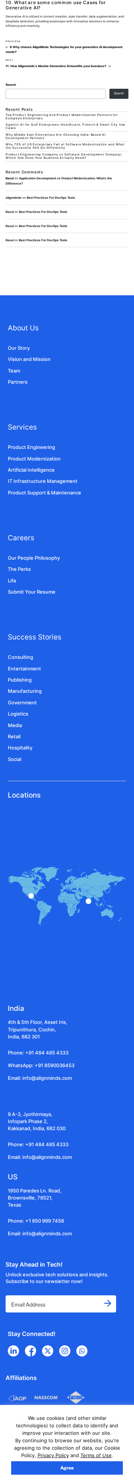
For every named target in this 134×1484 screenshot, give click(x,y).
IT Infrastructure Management (42, 481)
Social (14, 759)
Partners (18, 382)
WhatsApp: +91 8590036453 (41, 1065)
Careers (21, 537)
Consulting (20, 657)
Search (11, 85)
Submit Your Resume (31, 592)
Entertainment (24, 669)
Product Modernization (34, 459)
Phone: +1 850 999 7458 (36, 1221)
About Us (23, 327)
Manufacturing (25, 691)
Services (22, 426)
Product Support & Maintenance (44, 493)
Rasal (10, 212)
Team (14, 371)
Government (22, 702)
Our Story (19, 348)
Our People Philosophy (34, 558)
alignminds (14, 197)
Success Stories (34, 636)
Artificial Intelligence (31, 470)
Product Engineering (31, 447)
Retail (14, 736)
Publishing (20, 680)
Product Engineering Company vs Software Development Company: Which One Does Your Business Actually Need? (64, 156)
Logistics (18, 714)
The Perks (19, 569)
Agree (67, 1468)
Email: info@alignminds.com (40, 1078)
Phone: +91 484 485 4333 (38, 1053)
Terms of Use (96, 1455)
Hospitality (20, 748)
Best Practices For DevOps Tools (51, 197)
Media (15, 725)
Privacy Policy (53, 1455)
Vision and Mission (29, 359)
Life (12, 581)
